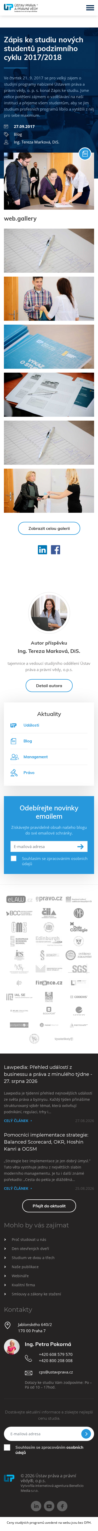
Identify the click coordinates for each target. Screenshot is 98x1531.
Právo (29, 772)
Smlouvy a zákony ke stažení (36, 1293)
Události (31, 725)
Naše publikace (25, 1266)
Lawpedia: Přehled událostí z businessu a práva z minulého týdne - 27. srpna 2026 (48, 1074)
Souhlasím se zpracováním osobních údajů (55, 861)
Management (36, 756)
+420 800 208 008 (56, 1360)
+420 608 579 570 (56, 1354)
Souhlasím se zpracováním (49, 1450)
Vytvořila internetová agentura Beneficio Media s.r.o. (52, 1488)
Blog (18, 134)
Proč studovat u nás (29, 1239)
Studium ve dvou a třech (33, 1257)
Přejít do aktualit (49, 1205)
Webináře (20, 1275)
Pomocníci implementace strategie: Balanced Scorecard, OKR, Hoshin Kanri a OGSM (46, 1142)
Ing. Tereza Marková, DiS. (36, 142)
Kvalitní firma (23, 1284)
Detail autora (49, 685)
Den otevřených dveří (30, 1248)
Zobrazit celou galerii (49, 528)
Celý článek (16, 1120)
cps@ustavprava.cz (56, 1372)
